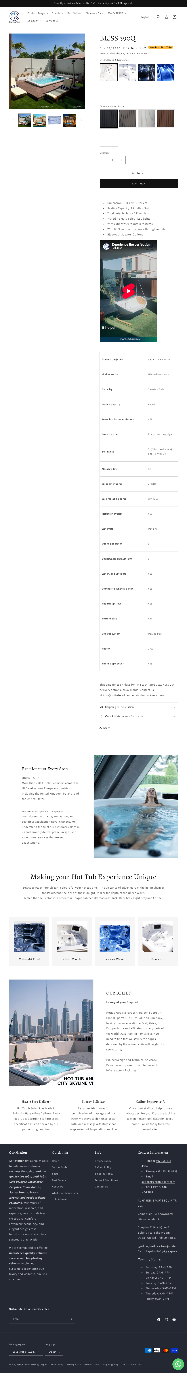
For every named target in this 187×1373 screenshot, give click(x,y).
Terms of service (92, 1364)
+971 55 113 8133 (167, 1171)
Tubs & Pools (59, 1167)
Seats (55, 1173)
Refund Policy (103, 1167)
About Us (57, 1186)
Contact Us (101, 1186)
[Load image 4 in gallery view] (69, 120)
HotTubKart (22, 1364)
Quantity (104, 152)
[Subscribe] (71, 1319)
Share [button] (106, 728)
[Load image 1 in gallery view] (24, 120)
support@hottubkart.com (158, 1182)
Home (55, 1161)
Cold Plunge (59, 1199)
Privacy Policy (103, 1161)
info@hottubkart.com (117, 695)
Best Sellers (59, 1180)
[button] (37, 13)
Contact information (132, 1364)
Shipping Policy (104, 1173)
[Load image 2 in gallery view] (39, 120)
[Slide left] (13, 120)
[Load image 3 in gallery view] (54, 120)
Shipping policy (110, 1364)
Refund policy (57, 1364)
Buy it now (139, 183)
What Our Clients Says (65, 1193)
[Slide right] (81, 120)
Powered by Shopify (37, 1364)
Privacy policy (74, 1364)
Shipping (120, 53)
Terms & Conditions (106, 1180)
